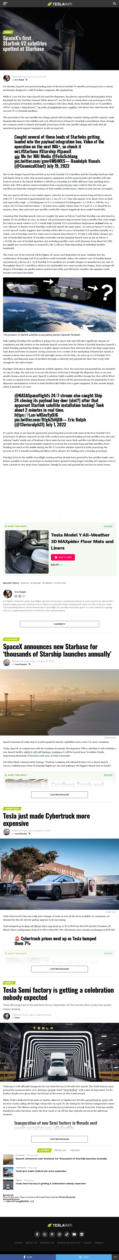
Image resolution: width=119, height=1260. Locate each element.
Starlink (36, 583)
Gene (17, 1017)
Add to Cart (65, 557)
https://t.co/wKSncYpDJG (36, 414)
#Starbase (29, 151)
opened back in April (96, 1100)
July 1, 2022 (56, 424)
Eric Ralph (19, 79)
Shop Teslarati (17, 526)
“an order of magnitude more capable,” (57, 107)
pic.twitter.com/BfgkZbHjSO (38, 419)
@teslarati (8, 1195)
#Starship (47, 151)
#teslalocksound (11, 1199)
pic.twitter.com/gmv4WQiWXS (39, 161)
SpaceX (25, 583)
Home (18, 1243)
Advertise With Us (68, 1243)
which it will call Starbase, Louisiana (43, 752)
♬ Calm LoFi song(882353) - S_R (18, 1201)
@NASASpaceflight (31, 395)
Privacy (99, 1243)
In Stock (108, 526)
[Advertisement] (59, 494)
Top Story (60, 583)
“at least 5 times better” (23, 107)
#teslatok (70, 1197)
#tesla (62, 1197)
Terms (87, 1243)
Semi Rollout (70, 1090)
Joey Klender (21, 664)
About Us (31, 1243)
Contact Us (47, 1243)
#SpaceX (64, 151)
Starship (48, 583)
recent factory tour (67, 185)
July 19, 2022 (58, 166)
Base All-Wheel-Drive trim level (41, 926)
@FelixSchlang (65, 156)
